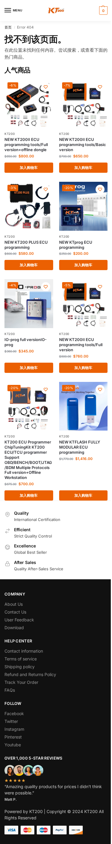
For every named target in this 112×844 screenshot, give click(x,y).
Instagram (14, 729)
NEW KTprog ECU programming (75, 245)
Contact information (23, 651)
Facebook (14, 713)
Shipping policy (19, 666)
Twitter (11, 721)
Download (14, 627)
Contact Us (15, 611)
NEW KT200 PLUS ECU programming (26, 245)
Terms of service (20, 658)
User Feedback (19, 619)
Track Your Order (21, 682)
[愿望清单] (45, 86)
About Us (13, 604)
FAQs (9, 690)
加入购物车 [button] (29, 167)
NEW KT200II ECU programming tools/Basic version (82, 144)
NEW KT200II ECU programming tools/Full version (80, 344)
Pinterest (13, 736)
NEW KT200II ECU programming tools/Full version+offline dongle (26, 144)
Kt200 (9, 134)
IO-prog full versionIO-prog (25, 342)
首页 (8, 27)
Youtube (12, 744)
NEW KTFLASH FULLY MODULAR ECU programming (79, 447)
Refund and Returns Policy (30, 674)
